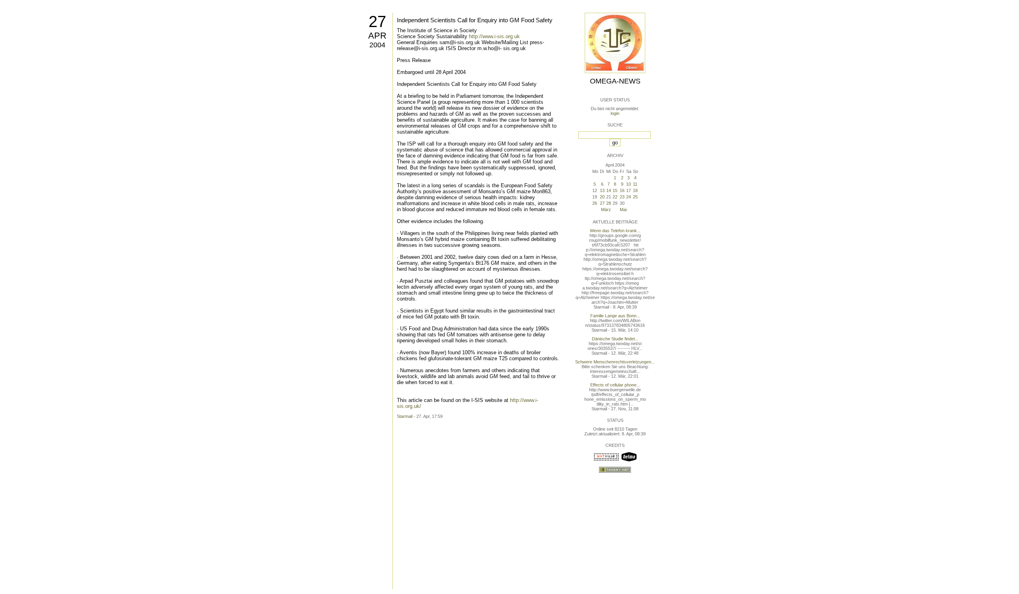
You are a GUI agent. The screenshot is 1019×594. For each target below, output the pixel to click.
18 (635, 190)
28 (608, 203)
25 (635, 196)
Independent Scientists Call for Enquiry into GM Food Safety (474, 20)
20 (602, 196)
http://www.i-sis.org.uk (494, 36)
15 (615, 190)
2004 (377, 45)
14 (608, 190)
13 (602, 190)
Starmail (404, 416)
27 (377, 21)
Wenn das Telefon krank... (615, 230)
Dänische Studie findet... (615, 338)
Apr (377, 36)
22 (615, 196)
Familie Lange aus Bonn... (615, 315)
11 (635, 184)
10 (628, 184)
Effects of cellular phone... (615, 384)
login (615, 113)
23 (622, 196)
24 (628, 196)
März (606, 209)
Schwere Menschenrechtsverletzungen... (615, 361)
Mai (623, 209)
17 (628, 190)
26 (594, 203)
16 (622, 190)
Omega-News (615, 81)
